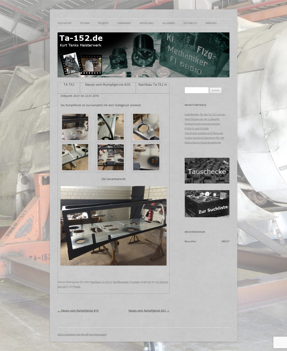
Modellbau (147, 23)
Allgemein (168, 23)
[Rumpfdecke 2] (111, 127)
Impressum (100, 334)
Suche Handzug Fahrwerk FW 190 (204, 138)
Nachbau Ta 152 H (101, 282)
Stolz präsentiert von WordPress (75, 334)
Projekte (103, 23)
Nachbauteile (121, 282)
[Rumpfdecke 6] (147, 157)
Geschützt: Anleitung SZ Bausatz (204, 133)
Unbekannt (124, 23)
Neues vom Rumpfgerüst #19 (78, 310)
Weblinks (211, 23)
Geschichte (64, 23)
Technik (85, 23)
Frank (77, 286)
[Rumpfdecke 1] (76, 127)
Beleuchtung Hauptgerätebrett (203, 142)
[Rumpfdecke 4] (76, 157)
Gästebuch (190, 23)
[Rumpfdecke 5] (111, 157)
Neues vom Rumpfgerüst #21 (148, 310)
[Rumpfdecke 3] (147, 127)
